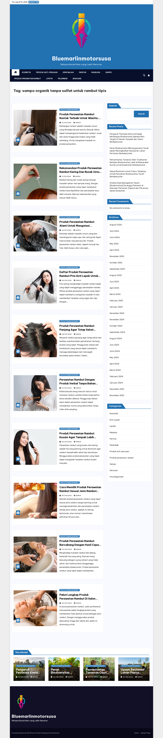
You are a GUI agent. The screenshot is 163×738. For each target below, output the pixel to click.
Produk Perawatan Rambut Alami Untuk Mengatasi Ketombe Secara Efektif (76, 225)
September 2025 (117, 269)
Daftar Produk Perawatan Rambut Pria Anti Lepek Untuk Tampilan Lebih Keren (78, 275)
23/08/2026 (93, 677)
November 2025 (117, 256)
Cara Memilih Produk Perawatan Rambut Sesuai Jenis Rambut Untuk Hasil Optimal (80, 491)
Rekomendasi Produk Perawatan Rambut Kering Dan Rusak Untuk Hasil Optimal (80, 171)
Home (136, 733)
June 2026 (115, 237)
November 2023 (117, 395)
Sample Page (145, 733)
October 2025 (116, 263)
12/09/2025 (67, 122)
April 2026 (114, 250)
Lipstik (49, 79)
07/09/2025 (67, 388)
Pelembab (62, 79)
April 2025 (114, 288)
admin (78, 122)
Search (113, 105)
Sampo (108, 72)
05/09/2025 (67, 495)
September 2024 (117, 332)
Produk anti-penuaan (47, 72)
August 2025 (116, 275)
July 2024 (114, 345)
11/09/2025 (66, 176)
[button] (144, 75)
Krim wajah (68, 72)
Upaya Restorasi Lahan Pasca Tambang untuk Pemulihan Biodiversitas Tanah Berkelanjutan (128, 174)
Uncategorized (116, 477)
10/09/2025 (67, 230)
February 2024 (116, 376)
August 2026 (116, 225)
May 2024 (114, 357)
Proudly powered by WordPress (23, 733)
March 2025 (115, 294)
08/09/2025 (67, 334)
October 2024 (116, 326)
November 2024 (117, 319)
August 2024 (116, 338)
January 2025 (116, 307)
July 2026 (114, 231)
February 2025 (116, 300)
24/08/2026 (58, 677)
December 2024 (117, 313)
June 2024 (115, 351)
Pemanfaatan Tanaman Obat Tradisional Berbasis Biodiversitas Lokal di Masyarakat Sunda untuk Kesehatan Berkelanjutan (129, 162)
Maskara (95, 72)
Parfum (82, 72)
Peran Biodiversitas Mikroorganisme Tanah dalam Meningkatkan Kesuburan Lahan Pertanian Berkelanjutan (129, 151)
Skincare (77, 79)
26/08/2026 (23, 677)
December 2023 (117, 389)
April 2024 (114, 364)
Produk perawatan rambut (27, 79)
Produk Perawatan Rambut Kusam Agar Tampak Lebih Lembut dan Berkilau (76, 437)
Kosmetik (26, 72)
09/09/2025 (67, 280)
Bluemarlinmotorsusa (81, 58)
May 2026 (114, 244)
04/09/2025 (67, 549)
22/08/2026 (128, 677)
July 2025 (114, 282)
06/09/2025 (67, 442)
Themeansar (54, 733)
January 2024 (116, 383)
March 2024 (115, 370)
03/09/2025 (67, 603)
